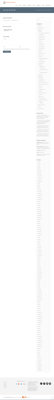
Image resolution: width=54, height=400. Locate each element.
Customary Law (41, 44)
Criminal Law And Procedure (42, 82)
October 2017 (39, 344)
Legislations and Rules (41, 104)
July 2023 (39, 221)
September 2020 (40, 276)
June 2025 (39, 185)
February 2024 (40, 211)
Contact (43, 5)
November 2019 (40, 294)
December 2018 (40, 316)
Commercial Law (41, 37)
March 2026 (39, 169)
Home (16, 5)
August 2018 (39, 324)
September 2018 (40, 322)
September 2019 (40, 298)
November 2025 (40, 177)
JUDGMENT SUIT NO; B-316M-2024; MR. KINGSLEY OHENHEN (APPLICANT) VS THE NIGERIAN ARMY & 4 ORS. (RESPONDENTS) (43, 134)
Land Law (40, 56)
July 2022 (39, 237)
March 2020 (39, 288)
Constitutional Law (41, 39)
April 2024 (39, 207)
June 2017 (39, 352)
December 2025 (40, 175)
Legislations (38, 5)
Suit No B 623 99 (7, 18)
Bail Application (42, 66)
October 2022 (39, 235)
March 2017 (39, 358)
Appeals (40, 31)
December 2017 (40, 340)
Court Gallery (24, 5)
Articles (34, 5)
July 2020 (39, 280)
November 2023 (40, 215)
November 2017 (40, 342)
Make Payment (48, 5)
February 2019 (40, 312)
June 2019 (39, 304)
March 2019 (39, 310)
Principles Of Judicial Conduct (43, 99)
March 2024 (39, 209)
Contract (40, 41)
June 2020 (39, 282)
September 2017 (40, 346)
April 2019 (39, 308)
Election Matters (41, 46)
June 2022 (39, 239)
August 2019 (39, 300)
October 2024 (39, 197)
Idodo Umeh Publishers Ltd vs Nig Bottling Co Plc (10, 20)
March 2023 (39, 227)
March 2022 (39, 245)
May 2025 (39, 187)
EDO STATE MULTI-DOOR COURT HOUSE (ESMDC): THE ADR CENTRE (43, 143)
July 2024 (39, 201)
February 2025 (40, 191)
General (40, 51)
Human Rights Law (41, 53)
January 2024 (39, 213)
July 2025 (39, 183)
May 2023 (39, 223)
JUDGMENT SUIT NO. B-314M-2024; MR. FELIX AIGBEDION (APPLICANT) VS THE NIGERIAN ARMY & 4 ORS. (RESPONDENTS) (43, 126)
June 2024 (39, 203)
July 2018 (39, 326)
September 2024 (40, 199)
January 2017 (39, 362)
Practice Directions (40, 108)
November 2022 (40, 233)
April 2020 (39, 286)
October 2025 (39, 179)
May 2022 (39, 241)
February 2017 (40, 360)
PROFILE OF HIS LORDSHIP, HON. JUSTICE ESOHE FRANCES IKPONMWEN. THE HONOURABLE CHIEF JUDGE (43, 147)
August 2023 (39, 219)
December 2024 (40, 193)
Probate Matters (41, 63)
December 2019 (40, 292)
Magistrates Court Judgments (43, 58)
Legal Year (41, 102)
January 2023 (39, 231)
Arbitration (40, 77)
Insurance (40, 91)
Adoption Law (43, 150)
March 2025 (39, 189)
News (38, 106)
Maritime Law (40, 96)
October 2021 (39, 253)
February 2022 (40, 247)
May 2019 (39, 306)
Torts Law (43, 10)
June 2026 (39, 163)
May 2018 (39, 330)
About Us (5, 383)
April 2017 (39, 356)
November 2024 (40, 195)
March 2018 (39, 334)
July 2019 (39, 302)
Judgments (29, 5)
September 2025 (40, 181)
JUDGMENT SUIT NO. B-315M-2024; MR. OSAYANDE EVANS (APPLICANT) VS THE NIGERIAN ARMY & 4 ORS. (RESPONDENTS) (43, 130)
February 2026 (40, 171)
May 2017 (39, 354)
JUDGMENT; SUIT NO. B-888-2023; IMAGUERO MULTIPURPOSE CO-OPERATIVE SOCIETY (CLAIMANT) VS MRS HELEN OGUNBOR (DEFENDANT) (33, 383)
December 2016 (40, 364)
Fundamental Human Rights (43, 69)
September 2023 (40, 217)
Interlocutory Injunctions (43, 72)
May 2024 (39, 205)
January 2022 (39, 249)
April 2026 (39, 167)
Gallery (5, 384)
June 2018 (39, 328)
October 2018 (39, 320)
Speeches (40, 101)
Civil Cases (41, 34)
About (20, 5)
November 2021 (40, 251)
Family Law (40, 49)
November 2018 (40, 318)
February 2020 (40, 290)
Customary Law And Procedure (43, 84)
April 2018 (39, 332)
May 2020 (39, 284)
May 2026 (39, 165)
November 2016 (40, 366)
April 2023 (39, 225)
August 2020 (39, 278)
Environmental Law (41, 48)
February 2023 (40, 229)
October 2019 (39, 296)
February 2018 (40, 336)
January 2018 (39, 338)
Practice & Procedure (41, 98)
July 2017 (39, 350)
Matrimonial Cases (41, 61)
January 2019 (39, 314)
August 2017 (39, 348)
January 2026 (39, 173)
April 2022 (39, 243)
